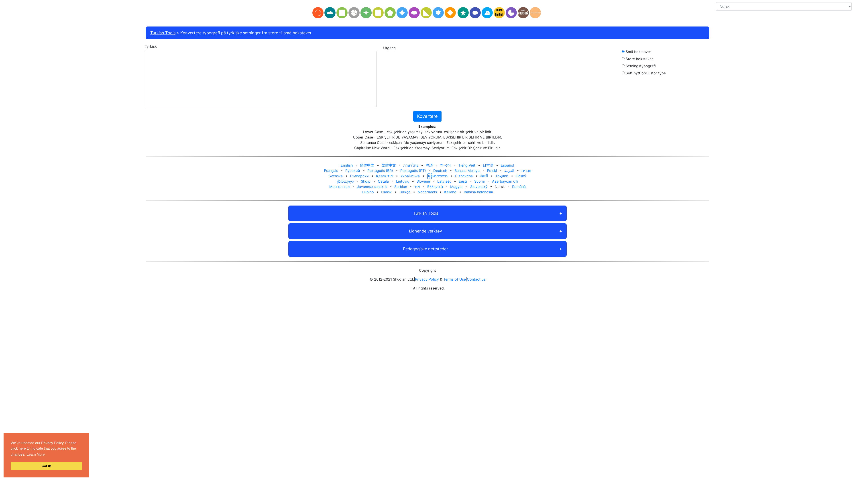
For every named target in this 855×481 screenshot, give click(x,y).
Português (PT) (413, 170)
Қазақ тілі (384, 176)
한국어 (445, 165)
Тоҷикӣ (501, 176)
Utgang (389, 48)
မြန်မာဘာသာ (437, 176)
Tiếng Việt (466, 165)
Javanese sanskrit (372, 186)
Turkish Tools (162, 33)
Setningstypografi (640, 66)
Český (521, 176)
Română (519, 186)
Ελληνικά (435, 186)
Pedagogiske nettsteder (425, 249)
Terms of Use (454, 279)
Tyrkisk (151, 46)
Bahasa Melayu (467, 170)
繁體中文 (389, 165)
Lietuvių (402, 181)
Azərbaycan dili (505, 181)
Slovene (423, 181)
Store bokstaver (639, 59)
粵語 (429, 165)
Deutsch (440, 170)
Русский (352, 170)
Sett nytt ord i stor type (645, 73)
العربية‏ (509, 170)
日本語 (488, 165)
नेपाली (484, 176)
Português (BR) (380, 170)
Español (507, 165)
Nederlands (427, 192)
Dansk (386, 192)
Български (359, 176)
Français (331, 170)
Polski (492, 170)
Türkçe (404, 192)
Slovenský (478, 186)
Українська (410, 176)
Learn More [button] (36, 454)
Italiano (450, 192)
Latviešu (444, 181)
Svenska (336, 176)
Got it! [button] (46, 466)
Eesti (463, 181)
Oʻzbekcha (464, 176)
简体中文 (367, 165)
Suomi (479, 181)
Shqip (365, 181)
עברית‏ (526, 170)
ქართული (345, 181)
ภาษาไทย (410, 165)
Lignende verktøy (425, 231)
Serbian (400, 186)
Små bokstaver (638, 51)
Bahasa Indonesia (478, 192)
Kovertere (427, 116)
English (347, 165)
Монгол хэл (339, 186)
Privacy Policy (427, 279)
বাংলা (417, 186)
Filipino (368, 192)
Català (383, 181)
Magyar (456, 186)
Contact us (476, 279)
